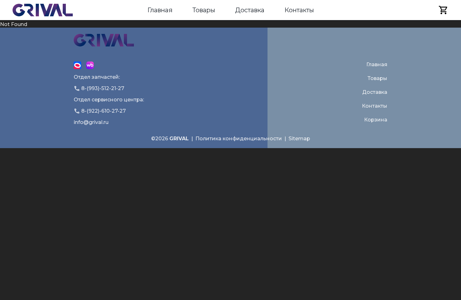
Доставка (249, 10)
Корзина (375, 120)
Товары (204, 10)
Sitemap (299, 139)
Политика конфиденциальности (238, 139)
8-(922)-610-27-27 (103, 111)
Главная (159, 10)
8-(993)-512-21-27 (102, 88)
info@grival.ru (91, 122)
